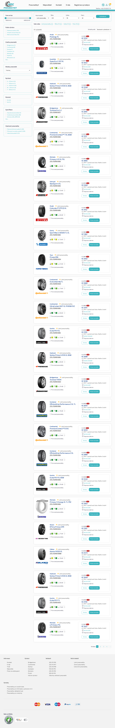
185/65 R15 (52, 673)
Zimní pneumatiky (79, 664)
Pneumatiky (34, 5)
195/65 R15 (52, 669)
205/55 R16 (52, 662)
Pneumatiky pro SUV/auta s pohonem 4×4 (19, 689)
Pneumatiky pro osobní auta (15, 686)
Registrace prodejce (82, 5)
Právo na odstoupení (13, 671)
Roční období (39, 15)
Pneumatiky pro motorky (14, 693)
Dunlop (30, 666)
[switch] (25, 720)
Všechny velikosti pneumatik (57, 675)
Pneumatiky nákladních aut (15, 691)
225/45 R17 (52, 664)
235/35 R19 (52, 671)
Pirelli (30, 673)
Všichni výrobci (32, 675)
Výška (67, 15)
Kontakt (59, 5)
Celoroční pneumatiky (80, 666)
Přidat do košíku (94, 48)
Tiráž (8, 666)
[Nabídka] (27, 718)
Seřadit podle (92, 29)
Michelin (30, 671)
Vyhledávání (102, 16)
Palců (82, 15)
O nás (68, 5)
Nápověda (47, 5)
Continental (31, 664)
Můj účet (107, 5)
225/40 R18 (52, 666)
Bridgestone (32, 662)
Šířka (52, 15)
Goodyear (31, 669)
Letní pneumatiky (46, 24)
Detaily (85, 48)
